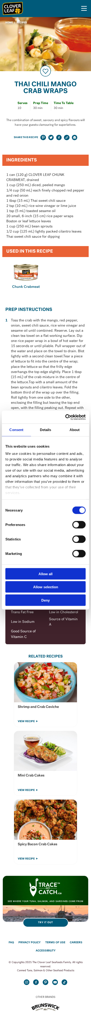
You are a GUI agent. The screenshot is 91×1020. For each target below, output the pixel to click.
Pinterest (45, 982)
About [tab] (75, 430)
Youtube (55, 982)
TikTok (64, 982)
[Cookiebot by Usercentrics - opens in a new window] (65, 417)
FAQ (11, 942)
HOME (9, 22)
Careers (76, 942)
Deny (45, 600)
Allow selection (45, 587)
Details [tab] (45, 430)
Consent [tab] (16, 430)
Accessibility (46, 950)
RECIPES (22, 22)
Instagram (27, 982)
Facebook (36, 982)
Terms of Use (55, 942)
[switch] (79, 524)
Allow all (45, 574)
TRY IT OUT (45, 922)
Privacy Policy (29, 942)
